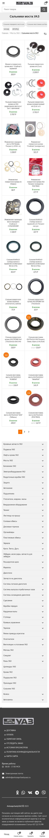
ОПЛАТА (9, 735)
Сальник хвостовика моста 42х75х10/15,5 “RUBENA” (13, 377)
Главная (5, 33)
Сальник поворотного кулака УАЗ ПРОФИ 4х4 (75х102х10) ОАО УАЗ (13, 339)
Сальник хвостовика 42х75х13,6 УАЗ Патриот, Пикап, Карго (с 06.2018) (36, 339)
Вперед (16, 29)
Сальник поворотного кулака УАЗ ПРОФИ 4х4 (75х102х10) (36, 302)
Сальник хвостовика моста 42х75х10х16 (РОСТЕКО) (36, 415)
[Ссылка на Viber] (43, 792)
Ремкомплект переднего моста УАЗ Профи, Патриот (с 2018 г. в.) (13, 144)
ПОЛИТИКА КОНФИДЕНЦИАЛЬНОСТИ (23, 752)
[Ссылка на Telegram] (37, 792)
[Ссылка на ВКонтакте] (30, 792)
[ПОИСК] (44, 9)
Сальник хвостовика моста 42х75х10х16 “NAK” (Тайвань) (13, 415)
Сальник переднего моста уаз (14, 24)
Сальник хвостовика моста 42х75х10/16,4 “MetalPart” (35, 377)
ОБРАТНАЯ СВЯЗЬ (13, 739)
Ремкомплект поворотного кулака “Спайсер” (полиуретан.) (36, 144)
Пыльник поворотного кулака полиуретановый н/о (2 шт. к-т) (35, 104)
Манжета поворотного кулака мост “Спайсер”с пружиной (13, 66)
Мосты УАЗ (14, 33)
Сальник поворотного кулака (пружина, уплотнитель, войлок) (13, 302)
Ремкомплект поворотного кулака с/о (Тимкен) (13, 182)
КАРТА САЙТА (12, 756)
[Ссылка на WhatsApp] (23, 792)
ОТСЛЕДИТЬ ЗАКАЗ (14, 743)
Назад (6, 29)
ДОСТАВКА (11, 730)
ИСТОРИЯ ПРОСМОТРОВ (17, 748)
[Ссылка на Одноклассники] (17, 792)
